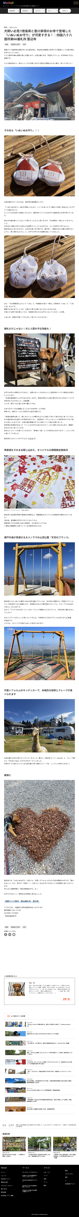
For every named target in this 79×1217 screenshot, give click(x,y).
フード (10, 1125)
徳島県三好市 (15, 44)
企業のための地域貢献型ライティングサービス (29, 1176)
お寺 (24, 44)
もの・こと (47, 1172)
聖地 (45, 1185)
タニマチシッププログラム (29, 1172)
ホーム (4, 1125)
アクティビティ (69, 1174)
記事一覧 (66, 999)
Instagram (10, 916)
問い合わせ (4, 1189)
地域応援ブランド (70, 1184)
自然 (45, 1179)
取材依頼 (3, 1192)
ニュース (3, 1175)
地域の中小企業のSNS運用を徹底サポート (29, 1190)
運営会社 (3, 1182)
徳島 (6, 44)
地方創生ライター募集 (7, 1195)
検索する (65, 11)
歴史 (66, 1177)
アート (45, 1182)
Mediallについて (5, 1179)
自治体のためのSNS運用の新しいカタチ (29, 1186)
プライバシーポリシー (7, 1185)
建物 (66, 1170)
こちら (30, 438)
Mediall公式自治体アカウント (30, 1180)
